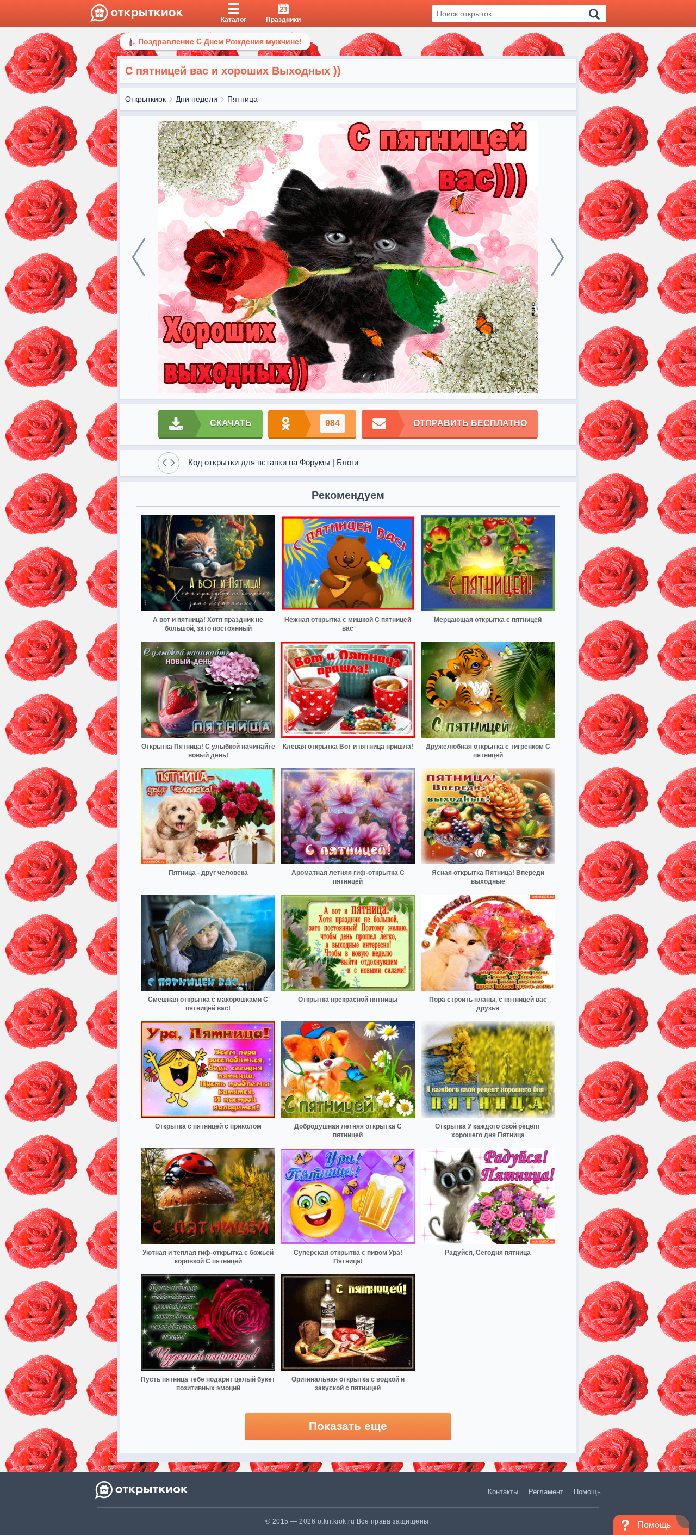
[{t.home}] (142, 1490)
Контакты (503, 1492)
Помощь (587, 1492)
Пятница (242, 99)
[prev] (138, 257)
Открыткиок (145, 99)
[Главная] (137, 13)
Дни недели (196, 99)
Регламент (546, 1492)
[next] (557, 257)
